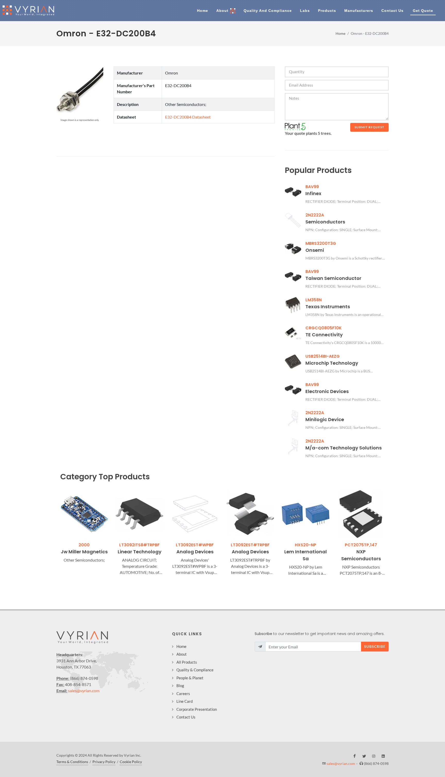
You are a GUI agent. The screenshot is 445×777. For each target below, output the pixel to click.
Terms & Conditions (72, 761)
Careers (183, 693)
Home (340, 33)
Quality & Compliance (194, 669)
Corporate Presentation (196, 709)
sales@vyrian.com (83, 690)
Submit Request (369, 127)
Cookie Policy (131, 761)
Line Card (184, 701)
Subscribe (375, 646)
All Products (186, 662)
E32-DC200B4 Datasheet (188, 116)
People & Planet (189, 677)
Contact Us (185, 717)
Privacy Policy (103, 761)
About (181, 654)
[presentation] (55, 533)
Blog (180, 685)
